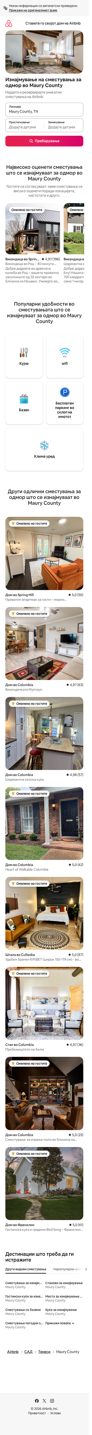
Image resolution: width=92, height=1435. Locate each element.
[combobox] (44, 111)
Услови (55, 1413)
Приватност (37, 1413)
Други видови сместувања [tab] (25, 1269)
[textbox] (25, 127)
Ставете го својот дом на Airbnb (53, 23)
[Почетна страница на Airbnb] (8, 23)
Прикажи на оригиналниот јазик (33, 10)
